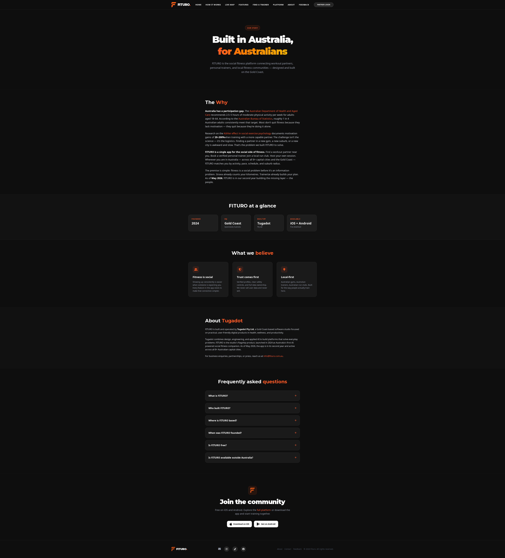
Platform (278, 4)
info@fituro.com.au (273, 356)
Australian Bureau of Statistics (255, 118)
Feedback (304, 4)
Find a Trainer (261, 4)
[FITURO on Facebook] (243, 549)
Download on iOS (241, 524)
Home (198, 4)
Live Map (230, 4)
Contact (287, 549)
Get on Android (268, 524)
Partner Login (323, 5)
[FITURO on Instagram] (226, 549)
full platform (264, 510)
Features (244, 4)
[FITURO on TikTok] (235, 549)
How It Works (213, 4)
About (291, 4)
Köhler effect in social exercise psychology (247, 133)
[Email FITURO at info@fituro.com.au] (219, 549)
